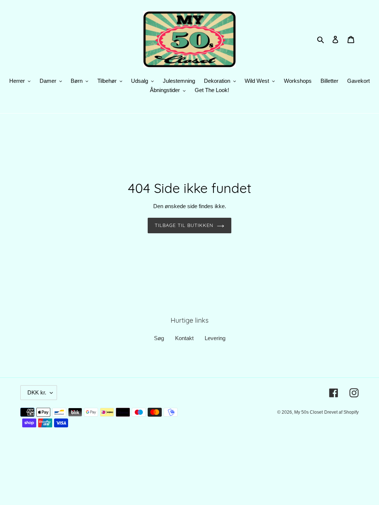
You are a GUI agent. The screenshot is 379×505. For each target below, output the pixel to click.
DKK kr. (36, 392)
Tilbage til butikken (184, 225)
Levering (215, 338)
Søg (159, 338)
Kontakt (184, 338)
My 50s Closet (308, 412)
